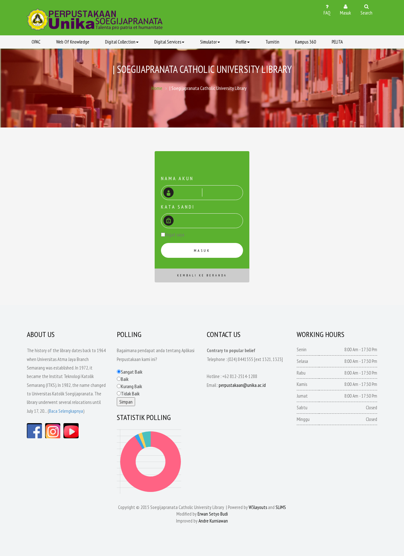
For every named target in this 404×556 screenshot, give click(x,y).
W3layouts (258, 507)
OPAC (36, 42)
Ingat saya (175, 235)
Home (157, 88)
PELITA (337, 42)
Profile (241, 42)
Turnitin (272, 42)
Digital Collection (120, 42)
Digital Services (167, 42)
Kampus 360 (305, 42)
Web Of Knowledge (72, 42)
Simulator (208, 42)
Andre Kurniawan (213, 521)
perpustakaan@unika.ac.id (242, 385)
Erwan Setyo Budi (213, 514)
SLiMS (281, 507)
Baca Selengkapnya (66, 411)
